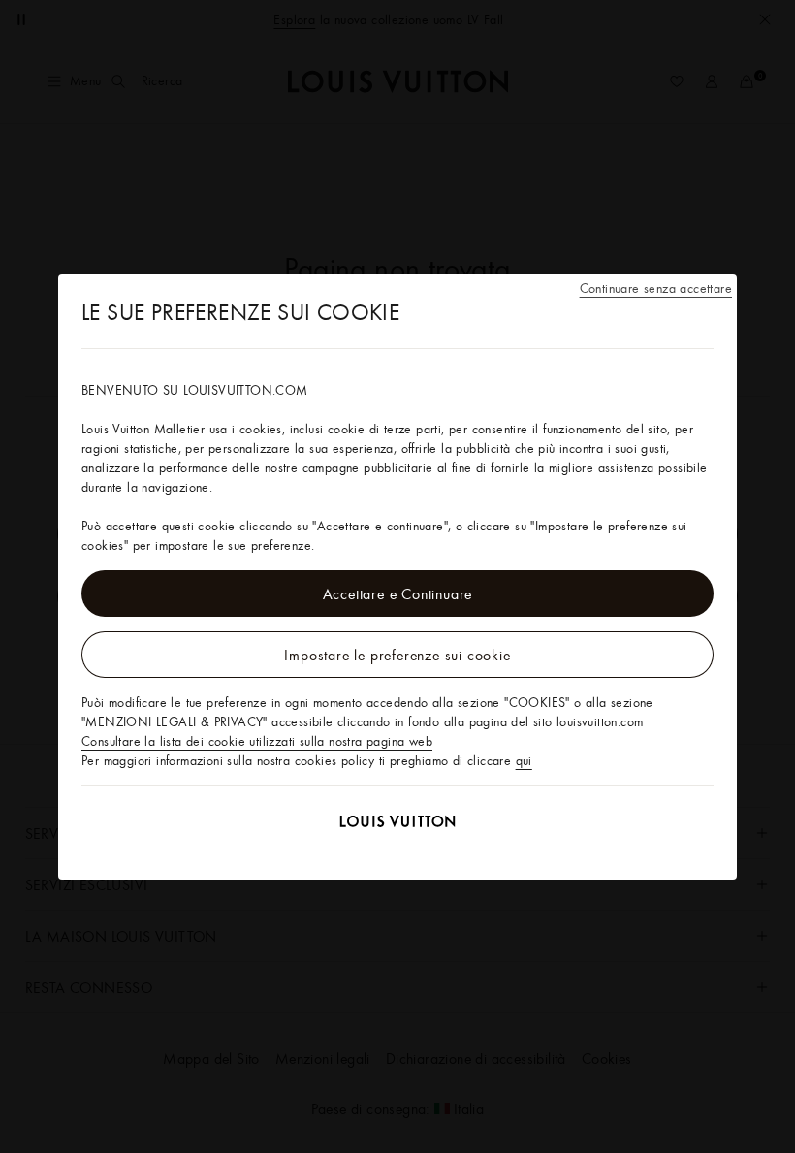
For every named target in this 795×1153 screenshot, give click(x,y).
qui (524, 760)
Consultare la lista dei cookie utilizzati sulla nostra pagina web (256, 741)
